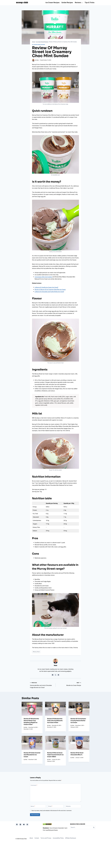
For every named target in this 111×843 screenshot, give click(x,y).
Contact (36, 838)
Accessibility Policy (58, 838)
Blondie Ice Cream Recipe (73, 684)
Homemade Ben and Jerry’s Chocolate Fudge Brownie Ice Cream (41, 685)
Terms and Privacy (46, 838)
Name (33, 806)
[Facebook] (17, 824)
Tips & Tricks (89, 2)
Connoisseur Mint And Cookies (43, 277)
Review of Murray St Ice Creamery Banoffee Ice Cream (50, 289)
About (31, 838)
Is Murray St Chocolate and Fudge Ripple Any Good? (49, 292)
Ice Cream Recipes (52, 2)
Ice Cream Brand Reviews (38, 44)
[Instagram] (20, 824)
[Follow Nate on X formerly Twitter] (55, 675)
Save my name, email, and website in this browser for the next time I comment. (52, 810)
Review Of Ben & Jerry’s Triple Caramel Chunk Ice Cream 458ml (55, 754)
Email (50, 806)
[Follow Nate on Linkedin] (58, 675)
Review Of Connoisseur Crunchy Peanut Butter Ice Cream (78, 720)
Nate (37, 60)
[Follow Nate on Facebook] (52, 675)
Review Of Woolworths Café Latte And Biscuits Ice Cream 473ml (55, 720)
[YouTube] (24, 824)
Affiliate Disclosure (70, 838)
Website (68, 806)
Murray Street (36, 652)
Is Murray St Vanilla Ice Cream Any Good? (46, 287)
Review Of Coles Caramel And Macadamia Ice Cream (32, 754)
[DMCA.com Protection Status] (55, 824)
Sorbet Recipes (67, 2)
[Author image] (33, 60)
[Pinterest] (27, 824)
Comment (34, 785)
